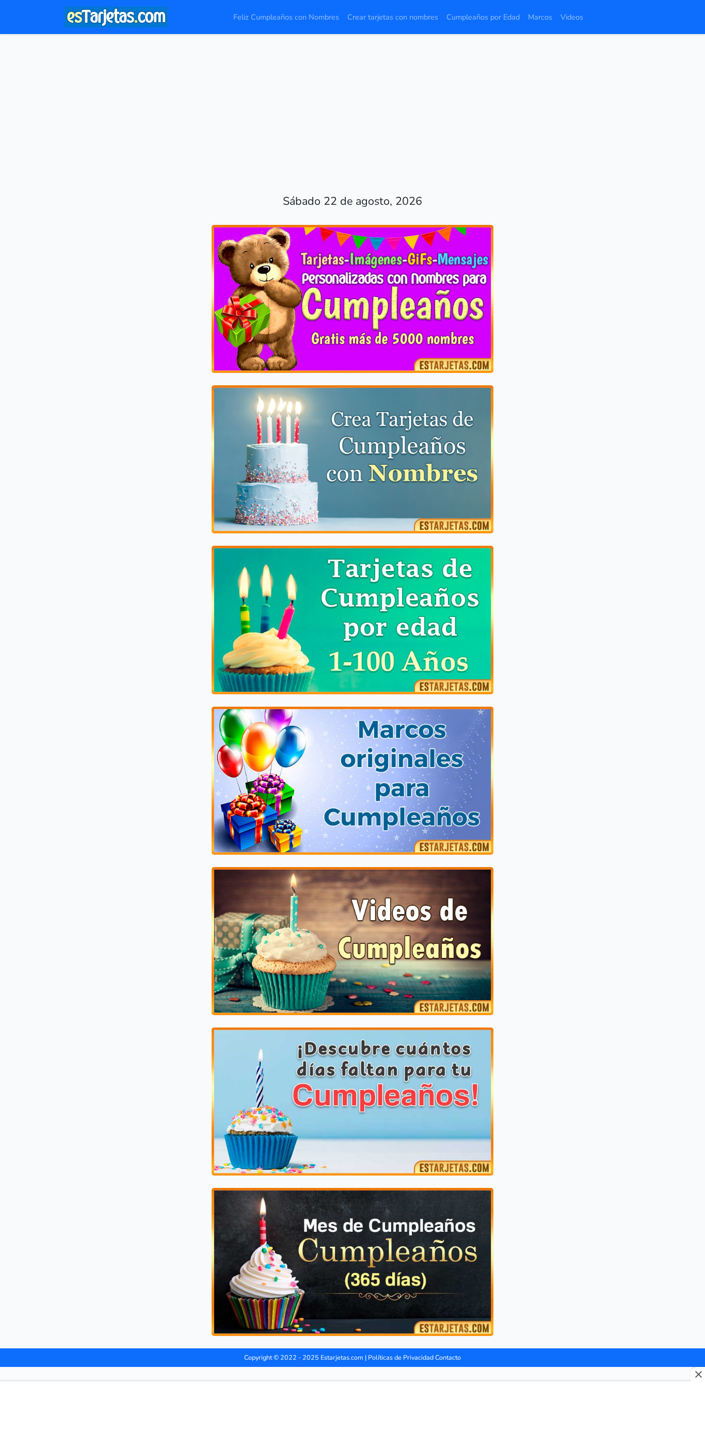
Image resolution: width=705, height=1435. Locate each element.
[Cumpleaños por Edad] (352, 620)
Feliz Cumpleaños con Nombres (286, 17)
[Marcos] (352, 781)
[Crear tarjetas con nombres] (352, 459)
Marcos (540, 17)
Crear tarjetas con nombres (392, 17)
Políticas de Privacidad (401, 1357)
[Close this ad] (698, 1374)
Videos (571, 17)
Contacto (448, 1357)
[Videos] (352, 941)
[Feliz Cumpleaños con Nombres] (352, 299)
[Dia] (352, 1262)
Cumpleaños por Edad (483, 17)
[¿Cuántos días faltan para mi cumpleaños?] (352, 1102)
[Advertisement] (352, 106)
